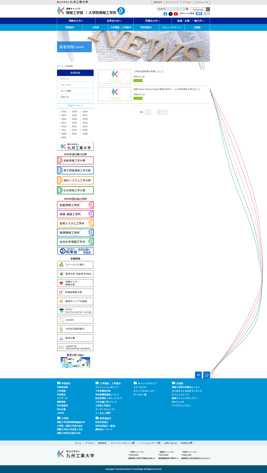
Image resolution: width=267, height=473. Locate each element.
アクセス (187, 2)
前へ (142, 112)
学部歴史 (61, 394)
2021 (85, 115)
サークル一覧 (140, 394)
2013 (74, 126)
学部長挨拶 (62, 387)
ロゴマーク (62, 398)
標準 (199, 13)
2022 (74, 115)
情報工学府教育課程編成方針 (71, 422)
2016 (74, 122)
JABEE (60, 413)
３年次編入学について (106, 402)
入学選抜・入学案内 (120, 27)
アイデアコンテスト (181, 405)
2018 (85, 119)
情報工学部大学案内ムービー (186, 387)
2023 (63, 115)
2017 (63, 122)
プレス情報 (65, 91)
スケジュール (201, 2)
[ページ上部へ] (198, 374)
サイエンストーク (180, 394)
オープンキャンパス (105, 409)
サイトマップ (172, 2)
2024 (85, 111)
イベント (64, 79)
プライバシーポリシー (121, 443)
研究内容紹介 (101, 422)
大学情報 (61, 391)
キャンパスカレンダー (144, 391)
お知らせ (64, 97)
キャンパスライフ (171, 27)
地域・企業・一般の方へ (190, 20)
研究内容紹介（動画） (106, 426)
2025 (74, 111)
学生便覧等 (62, 405)
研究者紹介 (146, 27)
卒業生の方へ (152, 20)
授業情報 (61, 402)
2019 (74, 119)
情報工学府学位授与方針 (69, 433)
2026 (63, 111)
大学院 (95, 27)
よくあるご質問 (102, 413)
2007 (74, 133)
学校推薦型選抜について (107, 394)
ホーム (78, 443)
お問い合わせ (170, 443)
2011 (63, 130)
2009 (85, 130)
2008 (63, 133)
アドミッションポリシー (107, 387)
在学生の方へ (114, 20)
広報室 (197, 27)
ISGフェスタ (178, 402)
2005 (63, 137)
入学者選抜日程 (102, 391)
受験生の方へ (76, 20)
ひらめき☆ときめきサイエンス (187, 391)
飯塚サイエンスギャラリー (185, 398)
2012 (85, 126)
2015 (85, 122)
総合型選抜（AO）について (108, 398)
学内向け (185, 443)
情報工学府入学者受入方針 (70, 429)
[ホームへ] (206, 374)
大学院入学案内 (102, 405)
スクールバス (140, 387)
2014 (63, 126)
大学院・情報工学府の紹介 (70, 426)
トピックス (65, 85)
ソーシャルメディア (148, 443)
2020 (63, 119)
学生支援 (61, 409)
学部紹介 (69, 27)
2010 (74, 130)
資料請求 (157, 2)
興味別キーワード (104, 429)
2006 (85, 133)
